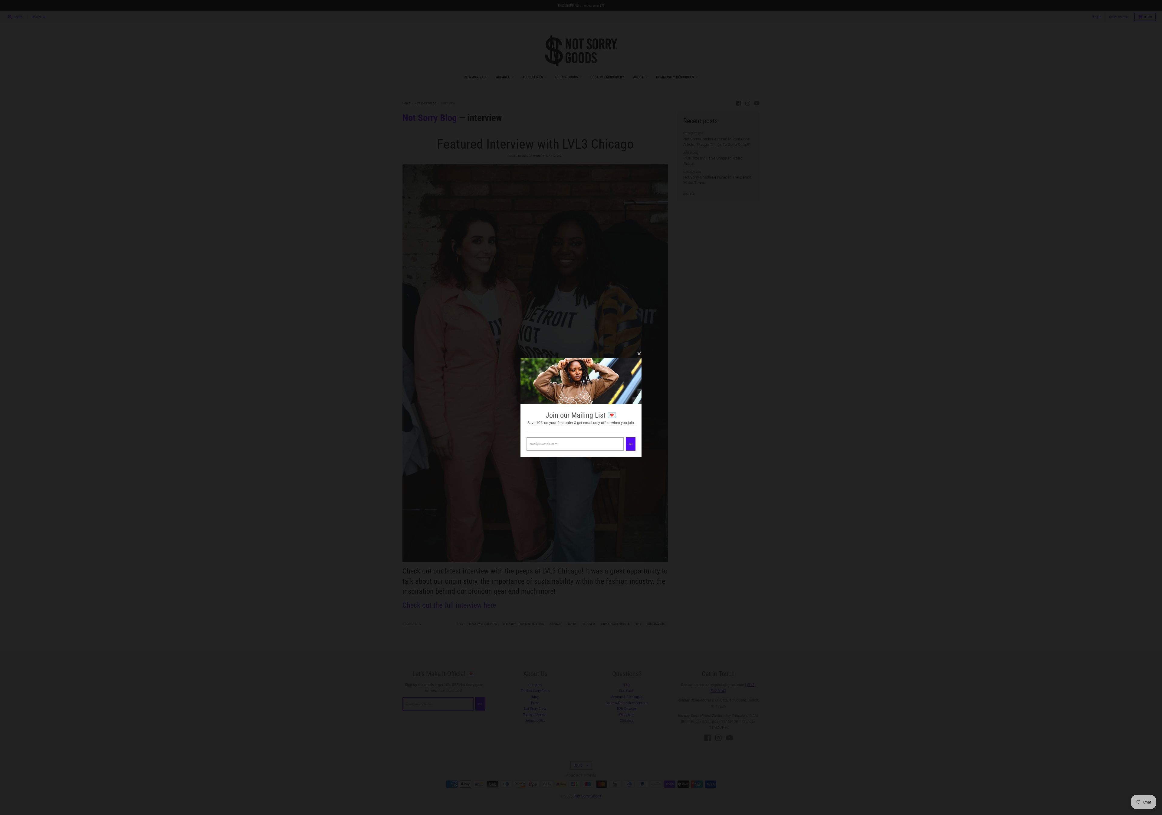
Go (630, 444)
